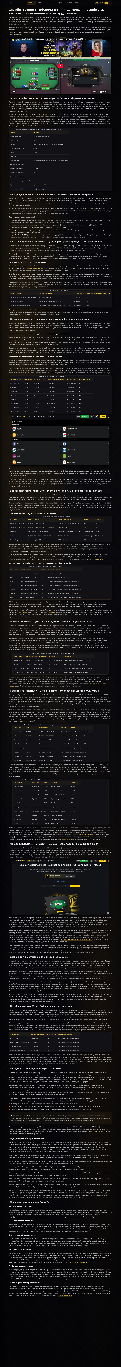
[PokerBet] (99, 3)
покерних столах (97, 559)
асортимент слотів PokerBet (82, 835)
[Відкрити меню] (11, 3)
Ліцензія (60, 3)
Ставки (40, 3)
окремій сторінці (92, 1131)
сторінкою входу (90, 211)
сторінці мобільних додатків (77, 1262)
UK (106, 3)
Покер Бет (43, 115)
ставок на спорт (67, 839)
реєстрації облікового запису (34, 268)
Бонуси (69, 3)
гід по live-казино (90, 837)
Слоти (77, 3)
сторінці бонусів (22, 612)
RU (110, 3)
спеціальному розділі (65, 1295)
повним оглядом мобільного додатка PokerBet (76, 939)
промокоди (51, 612)
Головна (31, 3)
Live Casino (50, 3)
